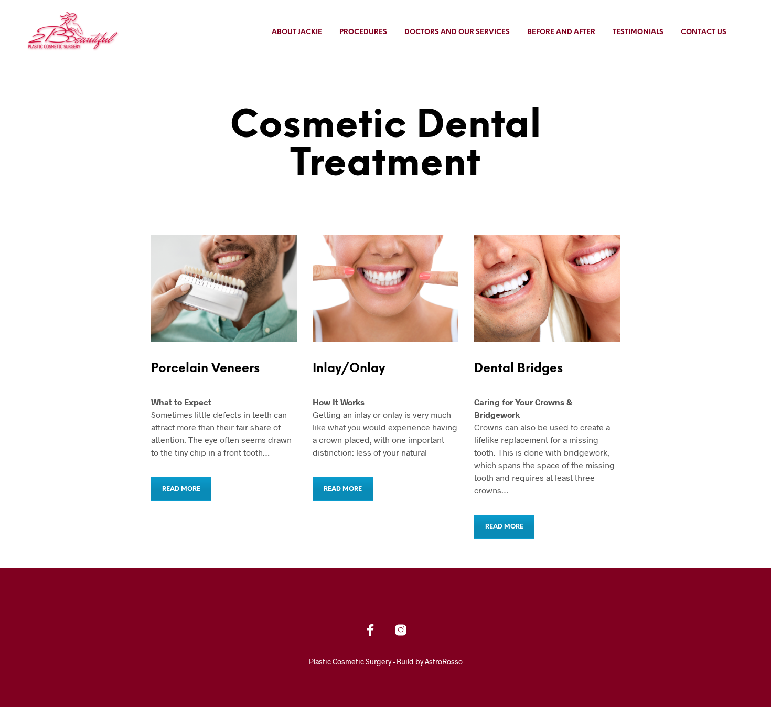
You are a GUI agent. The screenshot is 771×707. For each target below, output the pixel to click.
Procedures (363, 32)
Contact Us (703, 32)
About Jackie (297, 32)
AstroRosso (444, 662)
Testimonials (638, 32)
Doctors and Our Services (457, 32)
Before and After (561, 32)
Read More (181, 489)
